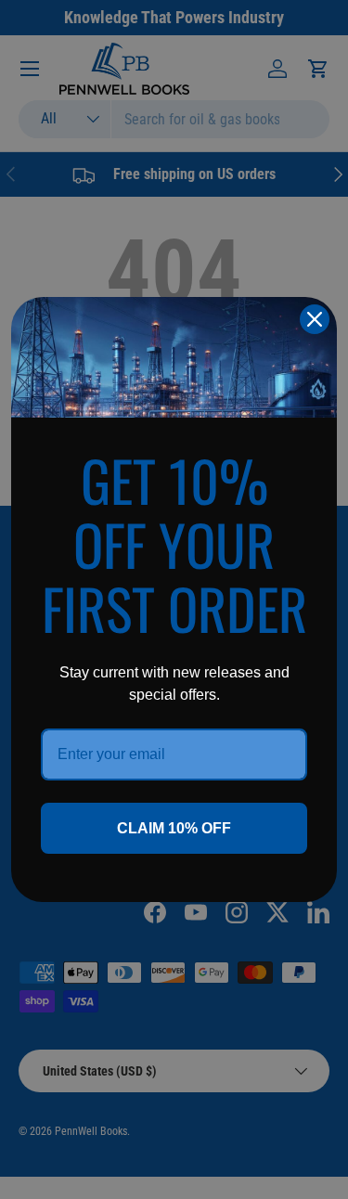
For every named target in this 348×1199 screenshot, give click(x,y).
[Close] (314, 319)
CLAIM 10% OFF (174, 828)
